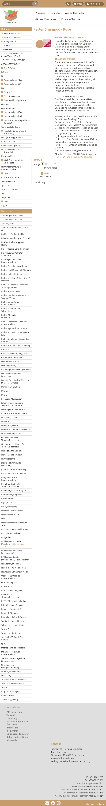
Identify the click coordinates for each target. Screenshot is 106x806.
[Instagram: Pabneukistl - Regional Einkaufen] (58, 803)
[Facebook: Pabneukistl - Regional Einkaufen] (53, 803)
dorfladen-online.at (95, 804)
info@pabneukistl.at (93, 783)
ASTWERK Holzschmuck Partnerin (71, 795)
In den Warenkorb (45, 175)
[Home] (16, 16)
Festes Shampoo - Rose (69, 37)
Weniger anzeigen (66, 58)
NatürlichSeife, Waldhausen (79, 156)
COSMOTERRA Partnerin (76, 792)
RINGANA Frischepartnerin (74, 789)
